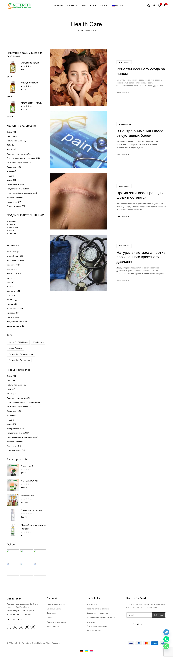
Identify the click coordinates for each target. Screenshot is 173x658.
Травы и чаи (12, 202)
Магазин (71, 5)
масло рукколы (15, 348)
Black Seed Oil (125, 124)
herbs (9, 278)
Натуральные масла (16, 189)
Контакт (104, 5)
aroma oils (11, 252)
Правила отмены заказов (97, 609)
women (10, 304)
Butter (9, 132)
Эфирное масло (14, 326)
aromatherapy (13, 256)
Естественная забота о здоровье (21, 158)
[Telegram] (166, 632)
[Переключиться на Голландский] (91, 651)
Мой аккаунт (91, 604)
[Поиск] (148, 5)
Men (9, 282)
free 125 (10, 136)
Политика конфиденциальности (100, 617)
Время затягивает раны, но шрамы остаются (140, 195)
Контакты (90, 622)
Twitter (12, 224)
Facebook (13, 221)
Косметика (11, 167)
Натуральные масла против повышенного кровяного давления (141, 257)
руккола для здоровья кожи (21, 354)
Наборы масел (13, 184)
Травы (49, 617)
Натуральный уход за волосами (21, 193)
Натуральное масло (15, 322)
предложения (13, 197)
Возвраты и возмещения (97, 613)
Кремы (10, 171)
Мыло (9, 180)
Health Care (124, 62)
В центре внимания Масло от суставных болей (140, 133)
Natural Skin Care (14, 141)
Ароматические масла (16, 154)
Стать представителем (96, 626)
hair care (11, 265)
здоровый (11, 313)
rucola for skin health (18, 342)
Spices (10, 149)
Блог (83, 5)
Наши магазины (93, 631)
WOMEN (10, 300)
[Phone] (166, 639)
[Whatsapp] (166, 646)
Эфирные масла (14, 206)
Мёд (9, 176)
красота (10, 317)
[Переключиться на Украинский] (86, 651)
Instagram (13, 228)
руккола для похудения (19, 360)
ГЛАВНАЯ (57, 5)
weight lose (38, 342)
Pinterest (13, 230)
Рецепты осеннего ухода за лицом (141, 71)
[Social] (9, 627)
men (9, 287)
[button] (159, 5)
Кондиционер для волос (17, 163)
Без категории (13, 308)
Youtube (12, 233)
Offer (9, 145)
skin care (11, 291)
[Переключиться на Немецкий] (81, 651)
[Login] (154, 5)
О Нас (93, 5)
